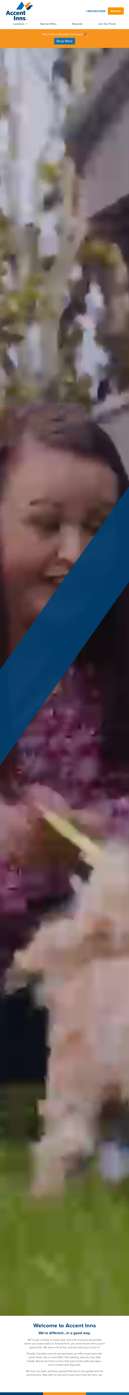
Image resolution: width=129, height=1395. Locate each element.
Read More (65, 41)
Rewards (77, 24)
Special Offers (48, 24)
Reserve (116, 11)
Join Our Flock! (107, 24)
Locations (18, 24)
